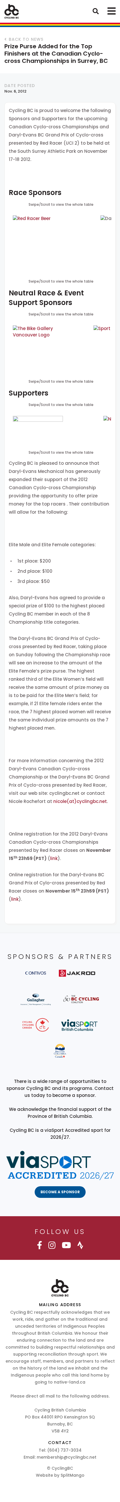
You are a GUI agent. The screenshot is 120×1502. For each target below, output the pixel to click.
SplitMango (72, 1475)
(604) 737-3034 (64, 1450)
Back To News (26, 39)
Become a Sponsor (60, 1191)
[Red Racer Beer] (48, 243)
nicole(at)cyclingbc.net (80, 801)
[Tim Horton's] (38, 428)
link (54, 858)
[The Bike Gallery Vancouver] (34, 348)
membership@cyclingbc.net (66, 1457)
